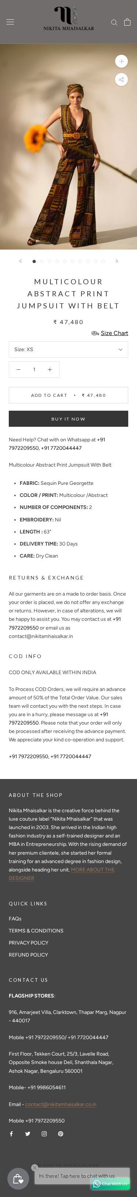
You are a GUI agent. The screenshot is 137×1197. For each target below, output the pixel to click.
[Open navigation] (10, 22)
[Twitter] (27, 1133)
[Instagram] (44, 1133)
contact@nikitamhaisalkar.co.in (60, 1104)
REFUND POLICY (28, 955)
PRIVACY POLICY (28, 943)
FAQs (15, 919)
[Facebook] (11, 1133)
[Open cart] (127, 22)
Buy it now (68, 419)
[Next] (117, 261)
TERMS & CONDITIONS (36, 931)
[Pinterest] (60, 1133)
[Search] (114, 22)
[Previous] (20, 261)
